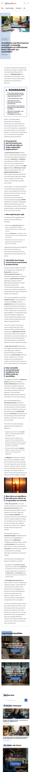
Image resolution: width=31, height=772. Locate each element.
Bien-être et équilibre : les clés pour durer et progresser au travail (15, 112)
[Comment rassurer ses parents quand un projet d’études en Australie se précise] (16, 731)
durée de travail (15, 74)
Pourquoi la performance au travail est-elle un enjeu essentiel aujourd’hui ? (15, 94)
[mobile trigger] (2, 3)
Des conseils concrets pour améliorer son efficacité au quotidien (16, 107)
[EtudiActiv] (10, 3)
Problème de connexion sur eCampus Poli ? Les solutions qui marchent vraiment (15, 759)
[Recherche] (25, 3)
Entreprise (4, 39)
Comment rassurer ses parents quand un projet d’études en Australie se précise (16, 737)
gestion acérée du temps (11, 172)
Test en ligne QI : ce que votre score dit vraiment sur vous (15, 645)
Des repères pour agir (15, 98)
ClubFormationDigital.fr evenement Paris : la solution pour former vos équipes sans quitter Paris (15, 671)
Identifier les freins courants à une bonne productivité (14, 102)
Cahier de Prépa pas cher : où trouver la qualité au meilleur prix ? (15, 721)
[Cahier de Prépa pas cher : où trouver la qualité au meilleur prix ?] (16, 714)
